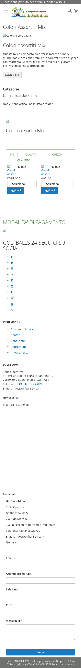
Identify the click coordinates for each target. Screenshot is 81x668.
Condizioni (18, 341)
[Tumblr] (11, 292)
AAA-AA (46, 178)
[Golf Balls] (29, 12)
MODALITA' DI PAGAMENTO (34, 222)
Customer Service (22, 329)
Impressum (18, 347)
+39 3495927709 (29, 384)
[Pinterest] (12, 280)
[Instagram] (12, 268)
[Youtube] (12, 304)
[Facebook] (11, 257)
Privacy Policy (19, 352)
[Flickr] (12, 286)
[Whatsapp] (12, 310)
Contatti (16, 335)
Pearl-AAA (13, 178)
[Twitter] (12, 262)
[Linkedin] (12, 274)
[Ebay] (12, 298)
